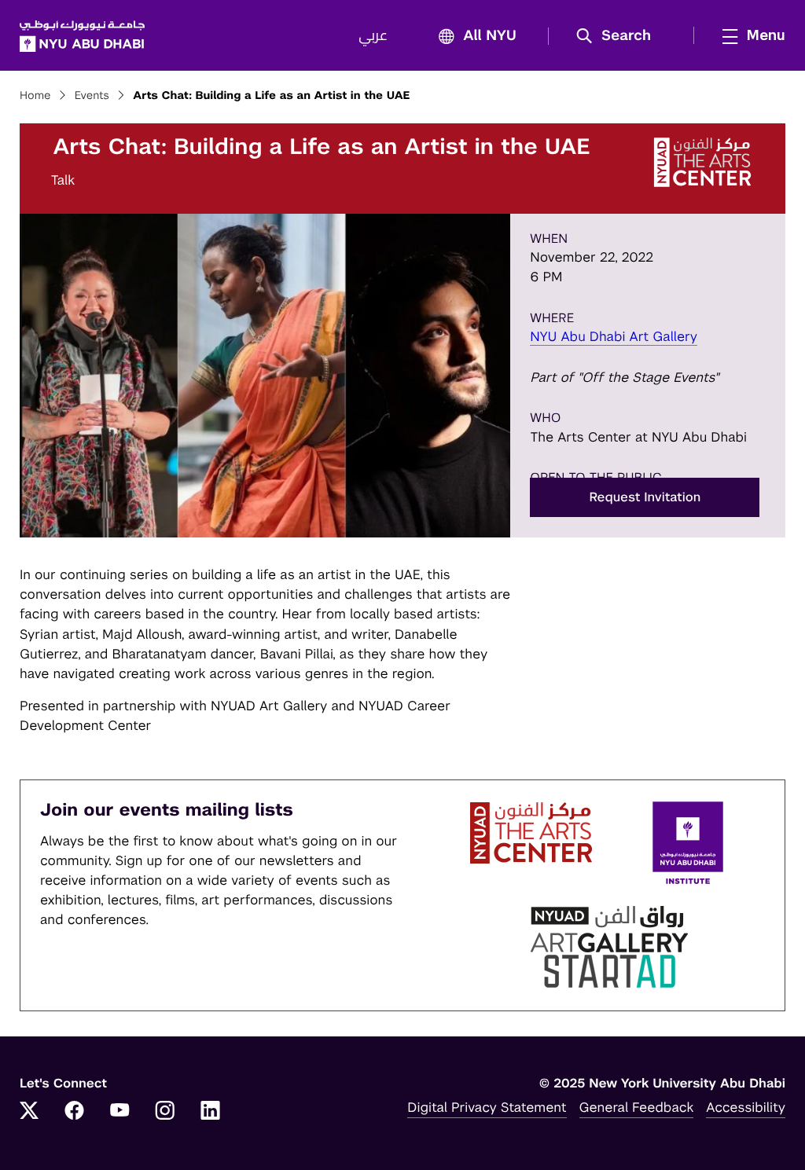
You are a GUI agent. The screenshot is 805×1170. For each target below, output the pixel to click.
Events (92, 96)
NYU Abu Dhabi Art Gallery (613, 336)
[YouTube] (119, 1112)
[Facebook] (74, 1112)
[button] (619, 36)
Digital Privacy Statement (486, 1107)
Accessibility (745, 1107)
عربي (373, 36)
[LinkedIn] (210, 1112)
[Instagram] (165, 1112)
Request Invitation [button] (644, 497)
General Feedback (636, 1107)
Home (35, 96)
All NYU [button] (489, 36)
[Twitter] (29, 1112)
